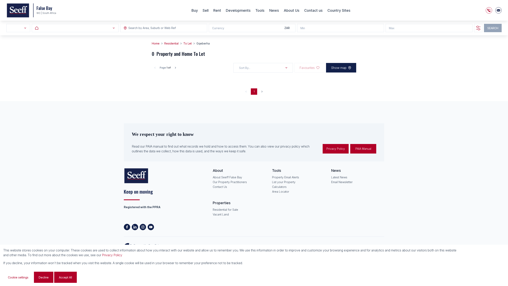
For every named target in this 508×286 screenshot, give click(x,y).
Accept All (65, 277)
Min (302, 28)
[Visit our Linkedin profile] (135, 227)
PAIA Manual (363, 148)
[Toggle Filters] (478, 28)
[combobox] (150, 28)
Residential (171, 43)
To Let (187, 43)
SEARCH (492, 28)
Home (156, 43)
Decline (44, 277)
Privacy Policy (335, 148)
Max (391, 28)
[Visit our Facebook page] (127, 227)
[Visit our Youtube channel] (151, 227)
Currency (218, 28)
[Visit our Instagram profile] (143, 227)
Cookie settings (18, 277)
